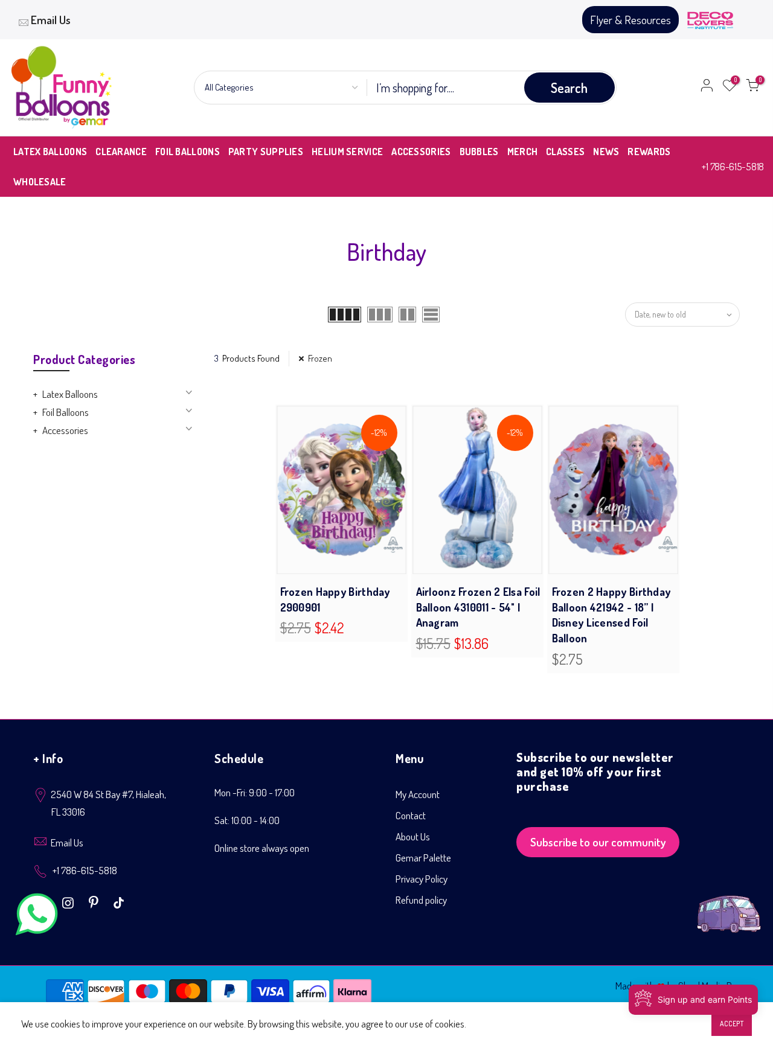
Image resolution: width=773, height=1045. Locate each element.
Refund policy (421, 899)
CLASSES (565, 151)
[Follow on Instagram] (69, 901)
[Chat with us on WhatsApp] (37, 917)
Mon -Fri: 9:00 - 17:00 (254, 792)
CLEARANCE (121, 151)
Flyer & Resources (630, 19)
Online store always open (261, 848)
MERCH (522, 151)
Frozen (320, 358)
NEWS (606, 151)
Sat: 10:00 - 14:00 (247, 820)
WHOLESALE (39, 182)
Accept (731, 1023)
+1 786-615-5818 (733, 166)
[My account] (706, 87)
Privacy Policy (421, 878)
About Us (413, 836)
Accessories (65, 430)
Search (569, 87)
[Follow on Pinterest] (95, 901)
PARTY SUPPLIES (265, 151)
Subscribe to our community (598, 841)
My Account (418, 794)
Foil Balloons (65, 412)
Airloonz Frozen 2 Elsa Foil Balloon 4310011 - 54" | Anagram (478, 607)
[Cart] (752, 87)
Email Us (51, 19)
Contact (411, 815)
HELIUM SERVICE (347, 151)
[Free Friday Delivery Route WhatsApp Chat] (729, 905)
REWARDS (648, 151)
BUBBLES (479, 151)
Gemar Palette (423, 857)
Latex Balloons (70, 394)
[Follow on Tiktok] (119, 901)
